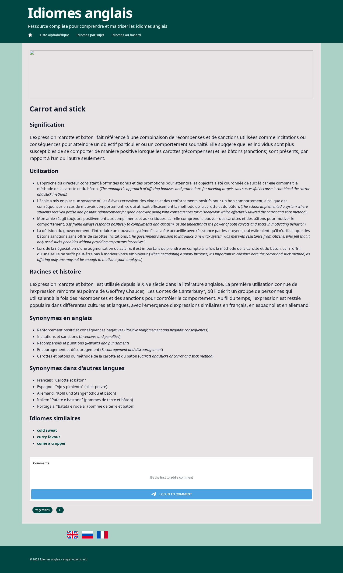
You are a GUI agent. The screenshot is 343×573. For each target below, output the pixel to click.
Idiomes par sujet (90, 35)
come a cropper (51, 443)
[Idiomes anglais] (30, 35)
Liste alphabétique (54, 35)
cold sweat (47, 430)
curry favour (48, 436)
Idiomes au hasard (126, 35)
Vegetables (42, 510)
